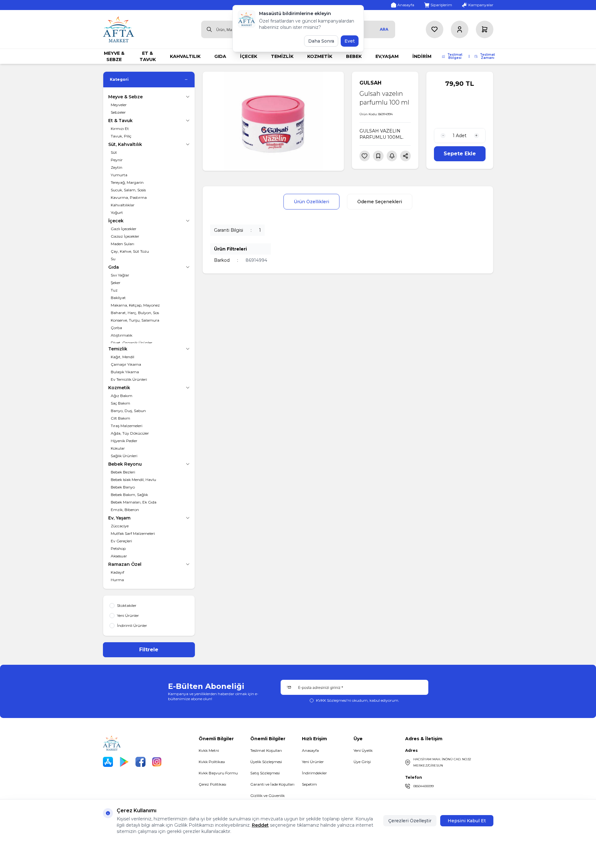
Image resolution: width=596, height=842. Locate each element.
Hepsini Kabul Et (467, 821)
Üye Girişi (362, 761)
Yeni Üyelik (363, 750)
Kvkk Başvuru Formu (218, 773)
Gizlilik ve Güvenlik (267, 795)
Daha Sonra (321, 41)
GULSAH (370, 83)
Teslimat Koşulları (266, 750)
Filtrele (148, 650)
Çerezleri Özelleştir (409, 821)
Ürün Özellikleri (311, 201)
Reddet (260, 825)
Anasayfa (310, 750)
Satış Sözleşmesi (265, 773)
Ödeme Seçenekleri (379, 201)
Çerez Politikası (212, 784)
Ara (384, 29)
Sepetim (309, 784)
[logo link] (118, 29)
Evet (349, 41)
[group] (273, 121)
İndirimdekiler (314, 773)
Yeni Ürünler (313, 761)
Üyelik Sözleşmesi (266, 761)
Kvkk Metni (209, 750)
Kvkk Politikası (212, 761)
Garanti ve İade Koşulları (272, 784)
